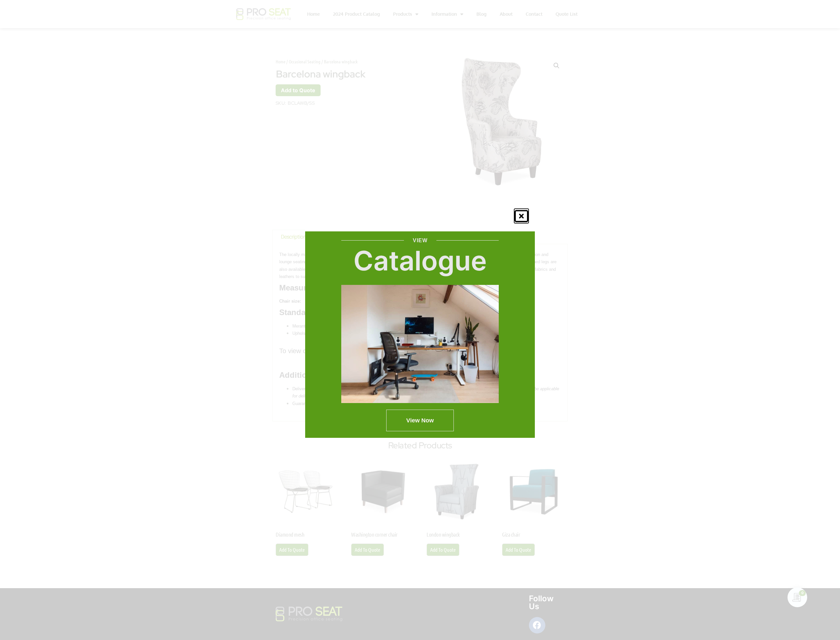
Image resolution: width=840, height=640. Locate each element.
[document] (420, 320)
